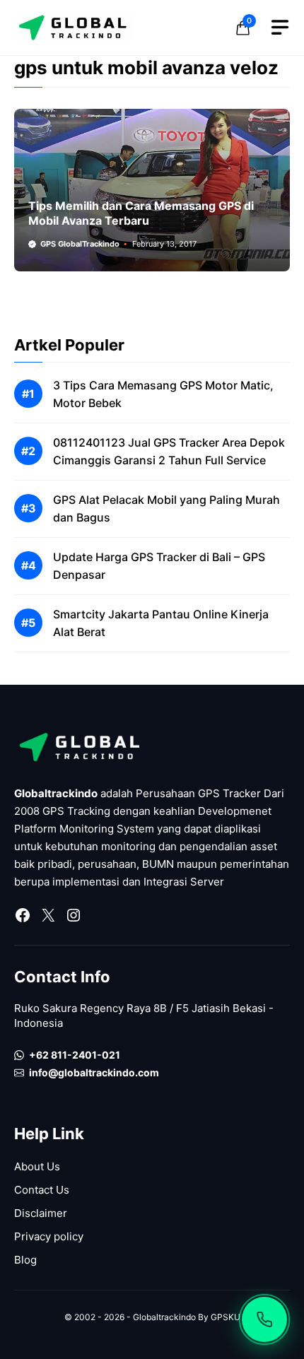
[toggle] (280, 28)
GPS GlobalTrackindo (79, 244)
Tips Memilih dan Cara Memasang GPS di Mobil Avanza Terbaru (141, 213)
